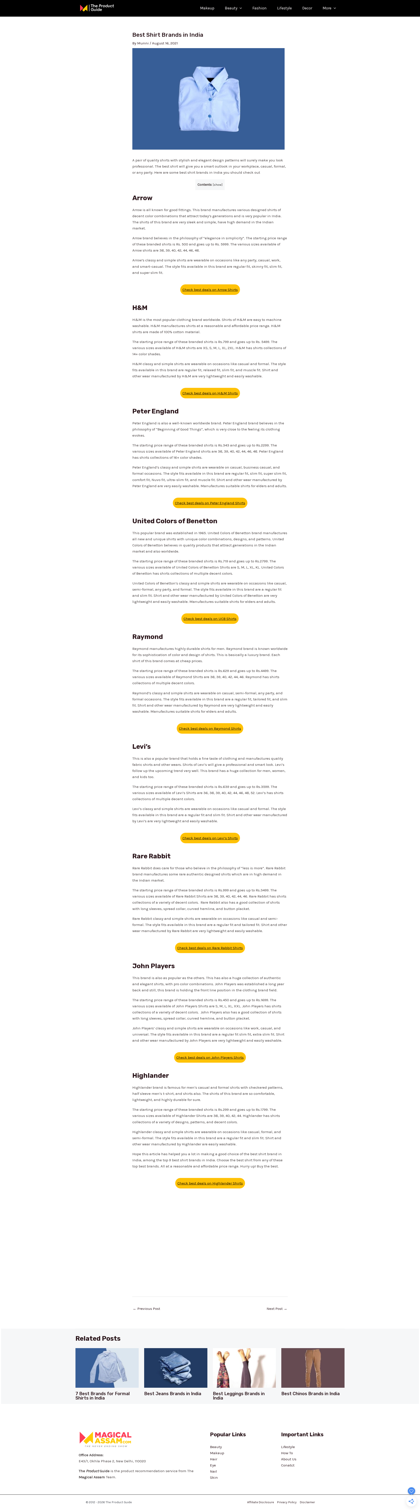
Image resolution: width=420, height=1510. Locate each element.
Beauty (231, 8)
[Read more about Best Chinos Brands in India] (313, 1367)
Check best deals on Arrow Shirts (210, 289)
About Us (288, 1459)
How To (287, 1453)
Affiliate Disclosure (260, 1502)
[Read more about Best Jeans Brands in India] (175, 1367)
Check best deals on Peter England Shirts (210, 503)
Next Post (277, 1308)
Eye (213, 1465)
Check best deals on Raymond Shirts (210, 728)
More (327, 8)
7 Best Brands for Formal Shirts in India (102, 1396)
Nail (213, 1471)
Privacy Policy (287, 1502)
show (218, 185)
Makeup (207, 8)
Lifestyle (284, 8)
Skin (214, 1477)
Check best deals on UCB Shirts (210, 618)
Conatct (287, 1465)
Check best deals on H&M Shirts (210, 393)
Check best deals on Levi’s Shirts (210, 838)
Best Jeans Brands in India (172, 1393)
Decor (307, 8)
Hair (213, 1459)
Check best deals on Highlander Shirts (210, 1183)
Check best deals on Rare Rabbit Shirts (210, 948)
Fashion (259, 8)
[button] (239, 8)
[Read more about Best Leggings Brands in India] (244, 1367)
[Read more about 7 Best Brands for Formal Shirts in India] (107, 1367)
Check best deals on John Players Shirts (210, 1057)
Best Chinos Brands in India (310, 1393)
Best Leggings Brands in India (239, 1396)
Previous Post (146, 1308)
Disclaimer (307, 1502)
